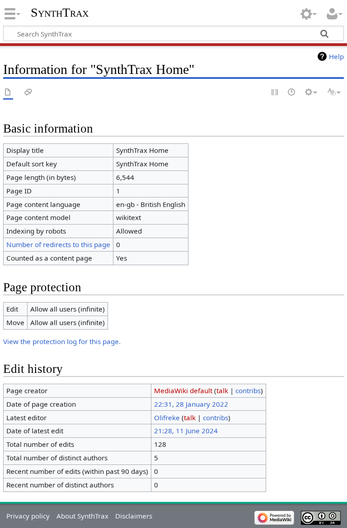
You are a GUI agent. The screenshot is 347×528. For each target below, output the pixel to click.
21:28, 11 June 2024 (186, 430)
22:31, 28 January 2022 (191, 404)
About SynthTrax (82, 515)
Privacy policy (28, 515)
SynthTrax (60, 12)
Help (336, 56)
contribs (248, 390)
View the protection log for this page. (62, 341)
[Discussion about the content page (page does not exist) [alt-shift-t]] (28, 92)
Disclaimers (133, 515)
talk (222, 390)
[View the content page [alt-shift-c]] (8, 92)
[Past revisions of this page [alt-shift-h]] (292, 92)
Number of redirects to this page (58, 244)
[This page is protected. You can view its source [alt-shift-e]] (275, 92)
